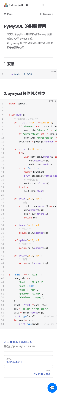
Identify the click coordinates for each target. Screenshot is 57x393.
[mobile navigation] (52, 5)
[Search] (43, 5)
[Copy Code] (52, 74)
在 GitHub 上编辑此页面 (19, 342)
